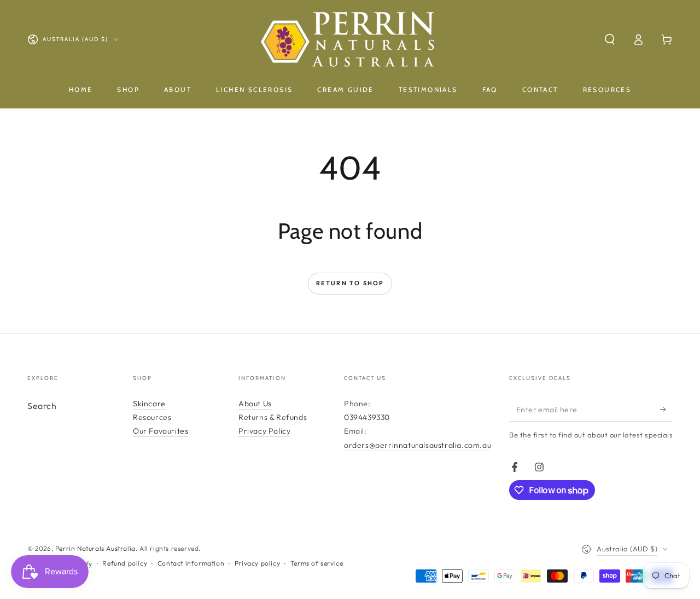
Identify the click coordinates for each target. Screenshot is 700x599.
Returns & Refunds (272, 417)
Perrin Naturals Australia (95, 548)
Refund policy (124, 563)
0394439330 (367, 417)
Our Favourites (160, 431)
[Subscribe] (666, 409)
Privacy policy (257, 563)
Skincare (149, 403)
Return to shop (350, 283)
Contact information (191, 563)
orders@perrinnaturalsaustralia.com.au (417, 445)
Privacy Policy (264, 431)
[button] (610, 39)
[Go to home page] (350, 39)
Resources (152, 417)
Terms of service (316, 563)
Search (42, 405)
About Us (255, 403)
